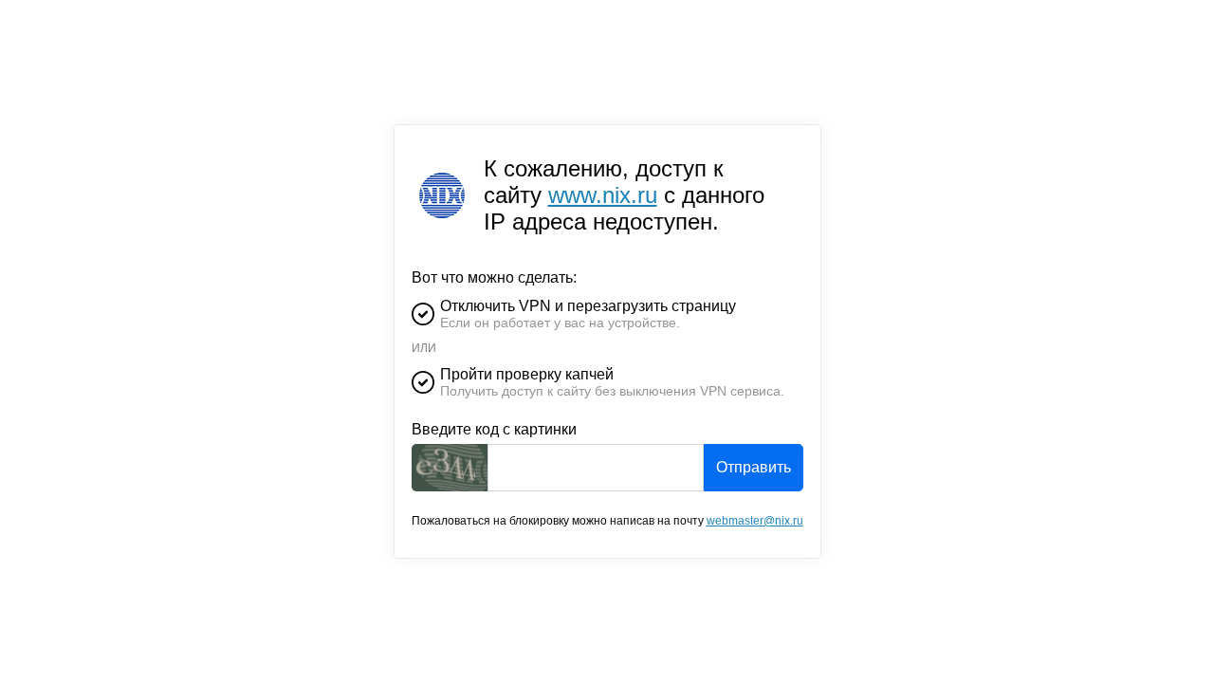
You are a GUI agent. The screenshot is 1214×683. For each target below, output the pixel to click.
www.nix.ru (602, 195)
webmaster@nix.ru (755, 520)
